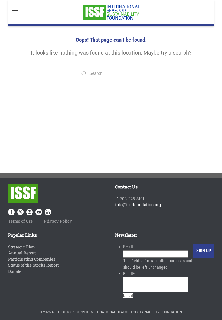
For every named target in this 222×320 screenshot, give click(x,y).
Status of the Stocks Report (33, 265)
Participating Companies (31, 259)
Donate (14, 271)
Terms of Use (20, 221)
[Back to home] (111, 12)
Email (128, 246)
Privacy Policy (58, 221)
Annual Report (22, 252)
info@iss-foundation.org (138, 204)
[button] (15, 12)
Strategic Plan (21, 246)
